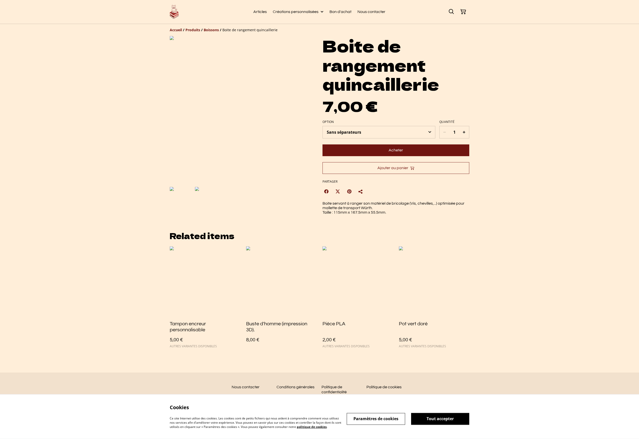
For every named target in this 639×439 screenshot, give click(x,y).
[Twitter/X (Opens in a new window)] (337, 191)
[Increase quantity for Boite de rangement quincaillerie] (464, 132)
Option (328, 122)
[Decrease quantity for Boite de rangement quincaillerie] (444, 132)
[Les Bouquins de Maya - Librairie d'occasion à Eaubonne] (174, 12)
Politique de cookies (384, 387)
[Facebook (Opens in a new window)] (326, 191)
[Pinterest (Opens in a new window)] (349, 191)
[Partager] (360, 191)
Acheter (396, 150)
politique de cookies (312, 427)
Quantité (447, 122)
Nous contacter (246, 387)
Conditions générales (296, 387)
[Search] (451, 11)
